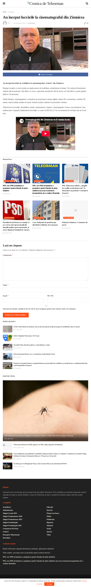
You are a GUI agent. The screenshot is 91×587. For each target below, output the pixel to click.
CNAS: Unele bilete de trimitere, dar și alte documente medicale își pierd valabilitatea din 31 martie (47, 327)
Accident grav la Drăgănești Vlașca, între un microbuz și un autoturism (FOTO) (40, 464)
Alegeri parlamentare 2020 (12, 516)
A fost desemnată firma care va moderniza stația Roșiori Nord (34, 354)
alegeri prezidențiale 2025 (12, 525)
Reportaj (50, 522)
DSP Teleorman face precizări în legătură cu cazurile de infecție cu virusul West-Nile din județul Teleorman (39, 436)
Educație (50, 507)
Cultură (6, 532)
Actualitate (11, 12)
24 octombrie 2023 (19, 466)
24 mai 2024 (18, 459)
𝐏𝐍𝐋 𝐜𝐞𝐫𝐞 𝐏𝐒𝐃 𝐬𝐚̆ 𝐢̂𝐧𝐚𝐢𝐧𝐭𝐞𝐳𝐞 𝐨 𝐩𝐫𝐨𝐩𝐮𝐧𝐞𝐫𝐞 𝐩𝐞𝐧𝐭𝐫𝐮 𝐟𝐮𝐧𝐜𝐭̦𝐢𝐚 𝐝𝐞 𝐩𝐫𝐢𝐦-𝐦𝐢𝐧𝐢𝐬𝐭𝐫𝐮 (15, 188)
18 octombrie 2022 (19, 23)
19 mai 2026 (7, 193)
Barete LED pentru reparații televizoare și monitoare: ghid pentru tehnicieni (28, 549)
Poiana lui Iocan (53, 513)
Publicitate (51, 519)
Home (4, 12)
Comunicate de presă (10, 529)
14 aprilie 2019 (9, 438)
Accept (49, 584)
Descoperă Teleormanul (11, 535)
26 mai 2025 (18, 357)
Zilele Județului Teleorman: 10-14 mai (26, 336)
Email (6, 296)
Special (49, 532)
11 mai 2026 (66, 196)
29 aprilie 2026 (7, 233)
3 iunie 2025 (18, 368)
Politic (49, 516)
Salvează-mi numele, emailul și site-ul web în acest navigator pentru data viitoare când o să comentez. (39, 309)
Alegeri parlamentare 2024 (12, 519)
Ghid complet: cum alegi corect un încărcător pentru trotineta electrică (26, 553)
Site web (50, 296)
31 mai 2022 (18, 348)
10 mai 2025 (18, 338)
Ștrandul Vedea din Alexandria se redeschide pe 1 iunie (32, 345)
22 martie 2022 (18, 329)
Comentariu (8, 255)
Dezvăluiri (6, 538)
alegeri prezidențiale (10, 522)
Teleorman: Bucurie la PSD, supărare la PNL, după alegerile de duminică (38, 444)
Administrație (8, 510)
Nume (6, 285)
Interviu (49, 510)
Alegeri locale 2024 (10, 513)
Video (49, 535)
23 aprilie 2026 (37, 228)
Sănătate (50, 525)
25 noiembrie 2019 (19, 447)
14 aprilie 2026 (67, 228)
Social (49, 529)
